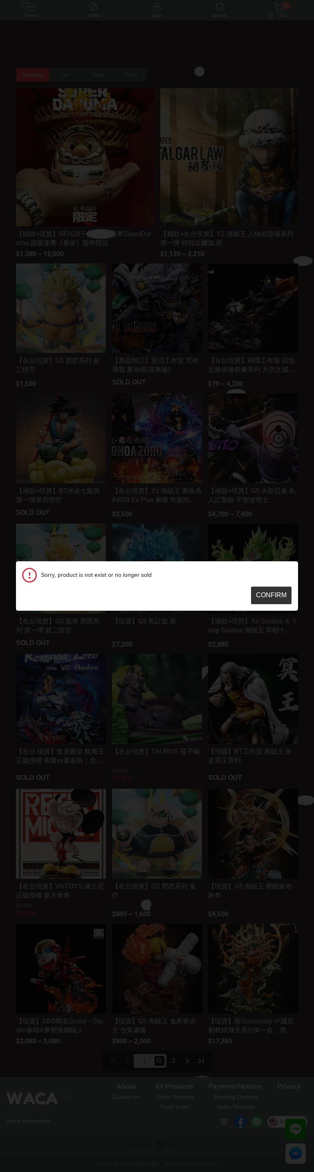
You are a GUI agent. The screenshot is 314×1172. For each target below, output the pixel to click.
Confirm (271, 595)
